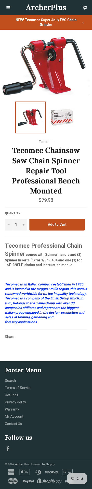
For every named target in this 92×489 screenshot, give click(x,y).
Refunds (11, 395)
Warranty (12, 409)
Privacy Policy (15, 402)
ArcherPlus (46, 7)
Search (10, 381)
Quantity (12, 213)
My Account (14, 416)
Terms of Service (18, 388)
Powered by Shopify (43, 464)
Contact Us (13, 424)
